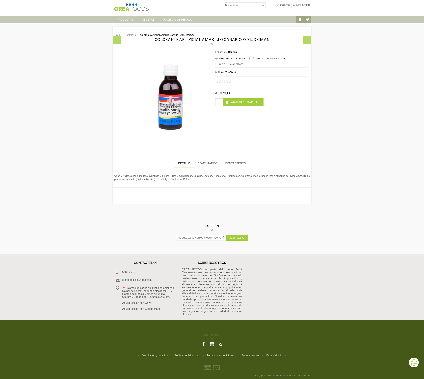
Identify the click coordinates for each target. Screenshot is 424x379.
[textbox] (242, 5)
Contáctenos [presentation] (235, 163)
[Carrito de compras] (300, 19)
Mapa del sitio (274, 355)
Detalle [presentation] (184, 163)
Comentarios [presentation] (207, 163)
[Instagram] (212, 344)
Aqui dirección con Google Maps (141, 308)
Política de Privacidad (187, 355)
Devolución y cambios (155, 355)
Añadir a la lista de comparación (268, 59)
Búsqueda (262, 5)
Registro (284, 5)
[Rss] (220, 344)
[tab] (184, 163)
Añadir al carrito (245, 102)
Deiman (232, 52)
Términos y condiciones (221, 355)
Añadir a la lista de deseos (232, 59)
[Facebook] (203, 344)
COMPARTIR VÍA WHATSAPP (231, 64)
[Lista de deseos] (307, 19)
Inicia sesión (303, 5)
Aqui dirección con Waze (136, 302)
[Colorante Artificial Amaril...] (117, 40)
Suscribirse (236, 237)
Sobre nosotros (250, 355)
